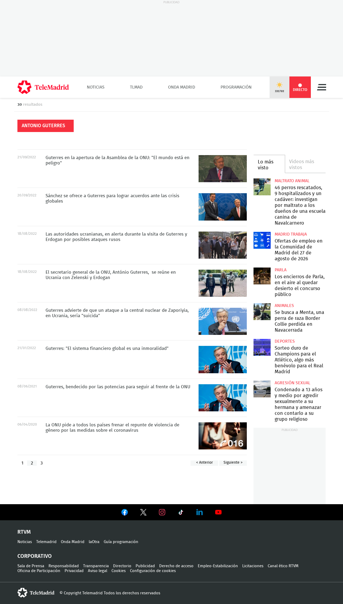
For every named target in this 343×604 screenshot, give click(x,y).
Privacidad (74, 571)
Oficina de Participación (38, 571)
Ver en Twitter (143, 513)
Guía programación (121, 542)
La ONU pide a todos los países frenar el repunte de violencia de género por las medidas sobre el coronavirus (223, 435)
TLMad (136, 87)
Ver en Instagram (162, 512)
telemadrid (35, 593)
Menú (321, 87)
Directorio (122, 566)
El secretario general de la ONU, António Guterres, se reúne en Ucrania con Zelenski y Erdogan (223, 283)
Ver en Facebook (124, 513)
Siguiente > (233, 462)
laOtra (94, 542)
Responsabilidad (64, 566)
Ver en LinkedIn (199, 512)
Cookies (118, 571)
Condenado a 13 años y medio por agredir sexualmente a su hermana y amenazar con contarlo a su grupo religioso (261, 388)
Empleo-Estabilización (218, 566)
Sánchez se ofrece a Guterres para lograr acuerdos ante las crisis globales (223, 206)
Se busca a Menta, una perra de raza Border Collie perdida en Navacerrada (261, 311)
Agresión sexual (292, 383)
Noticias (96, 87)
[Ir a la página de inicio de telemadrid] (43, 87)
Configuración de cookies (153, 571)
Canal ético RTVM (283, 566)
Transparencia (96, 566)
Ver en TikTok (181, 513)
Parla (280, 270)
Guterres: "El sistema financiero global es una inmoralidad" (223, 359)
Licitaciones (252, 566)
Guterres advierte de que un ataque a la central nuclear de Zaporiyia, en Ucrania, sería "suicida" (223, 321)
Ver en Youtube (218, 512)
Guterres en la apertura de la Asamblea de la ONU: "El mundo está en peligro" (223, 168)
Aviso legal (97, 571)
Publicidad (145, 566)
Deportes (285, 341)
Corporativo (34, 556)
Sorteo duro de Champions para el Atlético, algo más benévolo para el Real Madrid (261, 347)
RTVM (24, 532)
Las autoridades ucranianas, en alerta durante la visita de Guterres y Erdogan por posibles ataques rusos (223, 245)
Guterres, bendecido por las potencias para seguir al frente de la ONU (223, 397)
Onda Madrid (181, 87)
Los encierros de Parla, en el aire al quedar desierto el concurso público (261, 276)
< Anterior (204, 462)
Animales (284, 305)
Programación (236, 87)
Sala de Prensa (30, 566)
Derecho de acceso (176, 566)
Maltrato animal (292, 181)
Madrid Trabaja (291, 234)
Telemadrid (46, 542)
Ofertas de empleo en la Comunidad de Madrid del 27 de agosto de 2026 (261, 240)
